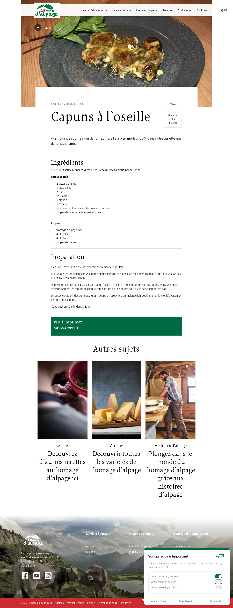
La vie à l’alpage (97, 534)
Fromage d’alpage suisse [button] (93, 10)
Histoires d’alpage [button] (146, 10)
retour (47, 27)
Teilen (174, 104)
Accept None (158, 601)
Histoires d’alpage (142, 534)
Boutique (201, 10)
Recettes (167, 10)
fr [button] (225, 10)
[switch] (218, 576)
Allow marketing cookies (164, 587)
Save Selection (187, 601)
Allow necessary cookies (164, 576)
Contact (91, 602)
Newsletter (125, 602)
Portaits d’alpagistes (140, 551)
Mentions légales (75, 602)
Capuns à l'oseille (66, 328)
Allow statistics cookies (163, 581)
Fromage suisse (181, 546)
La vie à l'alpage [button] (121, 10)
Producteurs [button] (184, 10)
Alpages (91, 546)
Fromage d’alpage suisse (190, 534)
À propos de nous (107, 602)
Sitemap (59, 602)
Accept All (215, 601)
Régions (90, 551)
